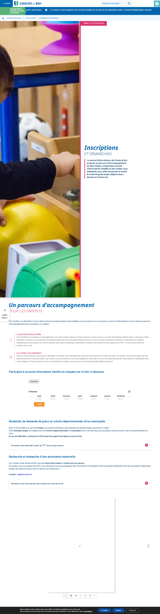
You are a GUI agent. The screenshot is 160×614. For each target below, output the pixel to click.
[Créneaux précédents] (30, 397)
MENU (7, 3)
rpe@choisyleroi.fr (24, 474)
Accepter (104, 610)
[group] (39, 403)
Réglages (132, 610)
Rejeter (118, 610)
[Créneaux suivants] (130, 397)
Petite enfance (31, 18)
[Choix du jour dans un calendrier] (129, 391)
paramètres (88, 611)
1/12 (65, 595)
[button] (157, 4)
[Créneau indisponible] (53, 404)
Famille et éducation (14, 18)
